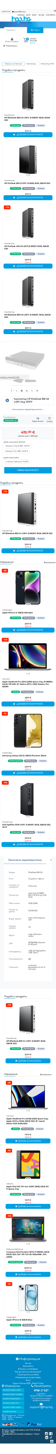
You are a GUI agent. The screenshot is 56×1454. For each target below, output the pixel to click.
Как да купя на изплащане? (28, 1372)
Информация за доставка (28, 1377)
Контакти (28, 1366)
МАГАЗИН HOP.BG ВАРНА (11, 1398)
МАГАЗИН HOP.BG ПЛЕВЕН (12, 1407)
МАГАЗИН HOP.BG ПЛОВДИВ (12, 1394)
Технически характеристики (25, 860)
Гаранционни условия (28, 1375)
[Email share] (22, 391)
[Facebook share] (12, 391)
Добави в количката (30, 135)
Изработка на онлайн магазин (17, 1434)
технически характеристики (27, 409)
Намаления (6, 562)
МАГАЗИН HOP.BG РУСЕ (11, 1403)
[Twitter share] (37, 391)
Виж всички (49, 562)
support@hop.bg (19, 11)
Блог (28, 1380)
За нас (28, 1363)
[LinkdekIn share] (27, 391)
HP (29, 959)
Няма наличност (28, 470)
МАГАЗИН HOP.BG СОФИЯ (12, 1390)
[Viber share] (17, 391)
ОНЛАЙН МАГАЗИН (9, 1411)
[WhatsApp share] (32, 391)
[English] (55, 11)
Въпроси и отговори (28, 1369)
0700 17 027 (7, 11)
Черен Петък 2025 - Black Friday (28, 1383)
